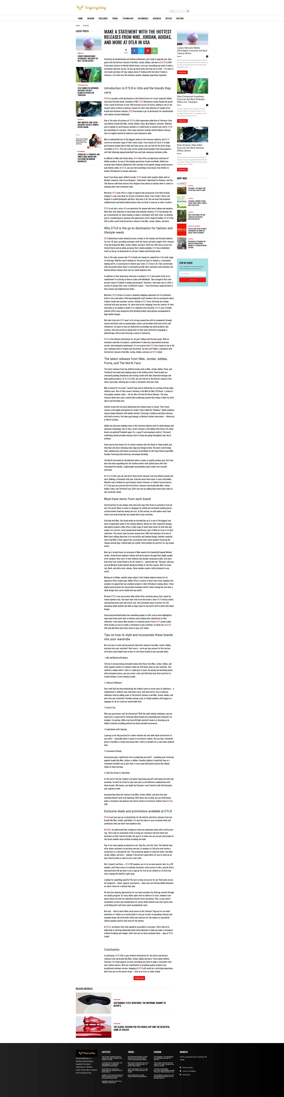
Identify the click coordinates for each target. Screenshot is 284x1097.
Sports (81, 119)
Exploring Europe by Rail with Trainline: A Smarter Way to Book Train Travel (138, 1064)
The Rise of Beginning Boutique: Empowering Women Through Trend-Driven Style (164, 1070)
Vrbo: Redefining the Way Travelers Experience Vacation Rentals (196, 217)
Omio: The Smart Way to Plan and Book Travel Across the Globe (138, 1070)
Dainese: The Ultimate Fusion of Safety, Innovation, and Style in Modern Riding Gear (112, 1076)
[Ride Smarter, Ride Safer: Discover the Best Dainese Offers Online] (89, 109)
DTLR (163, 62)
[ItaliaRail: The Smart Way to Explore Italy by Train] (181, 188)
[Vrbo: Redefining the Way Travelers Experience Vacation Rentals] (181, 216)
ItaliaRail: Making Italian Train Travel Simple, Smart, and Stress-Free (197, 203)
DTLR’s (158, 307)
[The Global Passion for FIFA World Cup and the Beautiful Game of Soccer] (93, 1027)
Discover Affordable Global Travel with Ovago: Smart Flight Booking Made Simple (138, 1058)
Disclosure (186, 1074)
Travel (190, 185)
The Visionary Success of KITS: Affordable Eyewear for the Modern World (164, 1076)
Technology (83, 85)
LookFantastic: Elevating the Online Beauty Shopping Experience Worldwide (112, 1064)
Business (81, 151)
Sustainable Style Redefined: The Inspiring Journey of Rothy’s (140, 1004)
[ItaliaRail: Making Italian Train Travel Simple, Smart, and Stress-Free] (181, 202)
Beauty (81, 53)
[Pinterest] (147, 51)
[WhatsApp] (154, 51)
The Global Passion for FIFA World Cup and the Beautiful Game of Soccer (142, 1028)
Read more (182, 72)
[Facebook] (134, 51)
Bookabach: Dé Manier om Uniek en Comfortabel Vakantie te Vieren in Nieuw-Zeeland (197, 244)
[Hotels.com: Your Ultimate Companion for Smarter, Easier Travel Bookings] (181, 230)
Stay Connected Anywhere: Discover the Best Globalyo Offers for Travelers (88, 91)
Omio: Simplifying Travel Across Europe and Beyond (137, 1075)
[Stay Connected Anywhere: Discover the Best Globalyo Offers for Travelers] (89, 74)
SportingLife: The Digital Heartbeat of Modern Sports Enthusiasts (112, 1070)
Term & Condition (189, 1071)
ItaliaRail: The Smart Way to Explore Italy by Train (196, 189)
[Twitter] (141, 51)
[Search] (188, 11)
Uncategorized (194, 226)
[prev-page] (178, 253)
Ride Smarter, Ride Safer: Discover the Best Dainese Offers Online (88, 124)
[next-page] (182, 253)
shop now (139, 978)
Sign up (192, 280)
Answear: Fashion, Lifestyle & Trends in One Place (112, 1082)
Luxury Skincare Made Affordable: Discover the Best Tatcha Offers (88, 58)
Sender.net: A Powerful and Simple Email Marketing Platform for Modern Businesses (89, 158)
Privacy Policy (187, 1067)
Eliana (179, 56)
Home (78, 25)
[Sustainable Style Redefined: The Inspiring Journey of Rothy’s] (93, 1003)
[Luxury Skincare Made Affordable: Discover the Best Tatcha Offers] (89, 42)
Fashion (86, 25)
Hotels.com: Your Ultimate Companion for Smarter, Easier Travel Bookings (197, 230)
